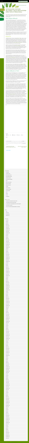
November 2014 (8, 402)
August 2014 (7, 406)
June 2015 (7, 392)
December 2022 (8, 271)
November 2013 (8, 419)
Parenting (7, 186)
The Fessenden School (12, 57)
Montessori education (8, 183)
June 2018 (7, 342)
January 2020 (7, 315)
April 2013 (7, 429)
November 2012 (8, 436)
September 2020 (8, 305)
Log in (6, 211)
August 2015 (7, 389)
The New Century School (16, 14)
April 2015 (7, 395)
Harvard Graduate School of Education (18, 42)
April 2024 (7, 251)
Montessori (9, 142)
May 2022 (7, 278)
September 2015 (8, 388)
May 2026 (7, 221)
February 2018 (7, 348)
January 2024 (7, 255)
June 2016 (7, 375)
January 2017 (7, 365)
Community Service (8, 173)
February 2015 (7, 398)
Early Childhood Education (9, 176)
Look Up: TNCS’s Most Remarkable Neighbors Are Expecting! (13, 206)
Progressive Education (8, 189)
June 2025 (7, 234)
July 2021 (7, 291)
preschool (17, 142)
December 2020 (8, 301)
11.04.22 (2, 9)
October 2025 (7, 231)
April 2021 (7, 295)
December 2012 (8, 435)
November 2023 (8, 258)
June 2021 (7, 292)
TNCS (14, 143)
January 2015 (7, 399)
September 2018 (8, 338)
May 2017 (7, 359)
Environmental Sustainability (9, 179)
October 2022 (7, 274)
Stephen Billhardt (21, 142)
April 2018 (7, 345)
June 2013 (7, 426)
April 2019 (7, 328)
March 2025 (7, 238)
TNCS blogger (2, 10)
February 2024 (7, 254)
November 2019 (8, 318)
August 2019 (7, 322)
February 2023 (7, 268)
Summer (7, 193)
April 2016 (7, 378)
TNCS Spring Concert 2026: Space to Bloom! (11, 202)
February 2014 (7, 415)
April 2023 (7, 265)
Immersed (8, 4)
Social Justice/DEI (8, 190)
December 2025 (8, 228)
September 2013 (8, 422)
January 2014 (7, 416)
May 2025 (7, 235)
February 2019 (7, 331)
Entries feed (7, 212)
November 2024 (8, 244)
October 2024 (7, 245)
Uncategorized (7, 196)
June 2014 (7, 409)
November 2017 (8, 352)
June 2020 (7, 308)
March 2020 (7, 312)
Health (6, 180)
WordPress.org (7, 215)
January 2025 (7, 241)
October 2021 (7, 288)
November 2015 (8, 385)
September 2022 (8, 275)
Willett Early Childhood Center (18, 143)
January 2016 (7, 382)
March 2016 (7, 379)
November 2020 (8, 302)
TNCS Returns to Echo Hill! (9, 205)
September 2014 (8, 405)
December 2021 (8, 285)
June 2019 (7, 325)
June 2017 (7, 358)
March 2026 (7, 224)
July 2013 (7, 425)
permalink (7, 144)
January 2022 (7, 284)
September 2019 (8, 321)
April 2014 (7, 412)
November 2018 (8, 335)
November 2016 (8, 368)
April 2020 (7, 311)
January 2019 (7, 332)
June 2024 (7, 248)
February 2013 (7, 432)
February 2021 (7, 298)
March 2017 (7, 362)
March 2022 (7, 281)
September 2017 (8, 355)
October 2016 (7, 369)
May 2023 (7, 264)
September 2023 (8, 261)
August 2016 (7, 372)
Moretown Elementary (17, 45)
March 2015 (7, 396)
